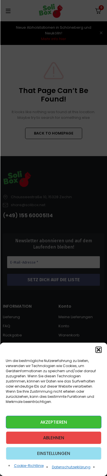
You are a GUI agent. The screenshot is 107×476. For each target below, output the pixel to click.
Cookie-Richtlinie (29, 465)
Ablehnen (53, 438)
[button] (98, 350)
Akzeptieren (53, 422)
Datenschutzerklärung (71, 467)
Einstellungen (53, 453)
